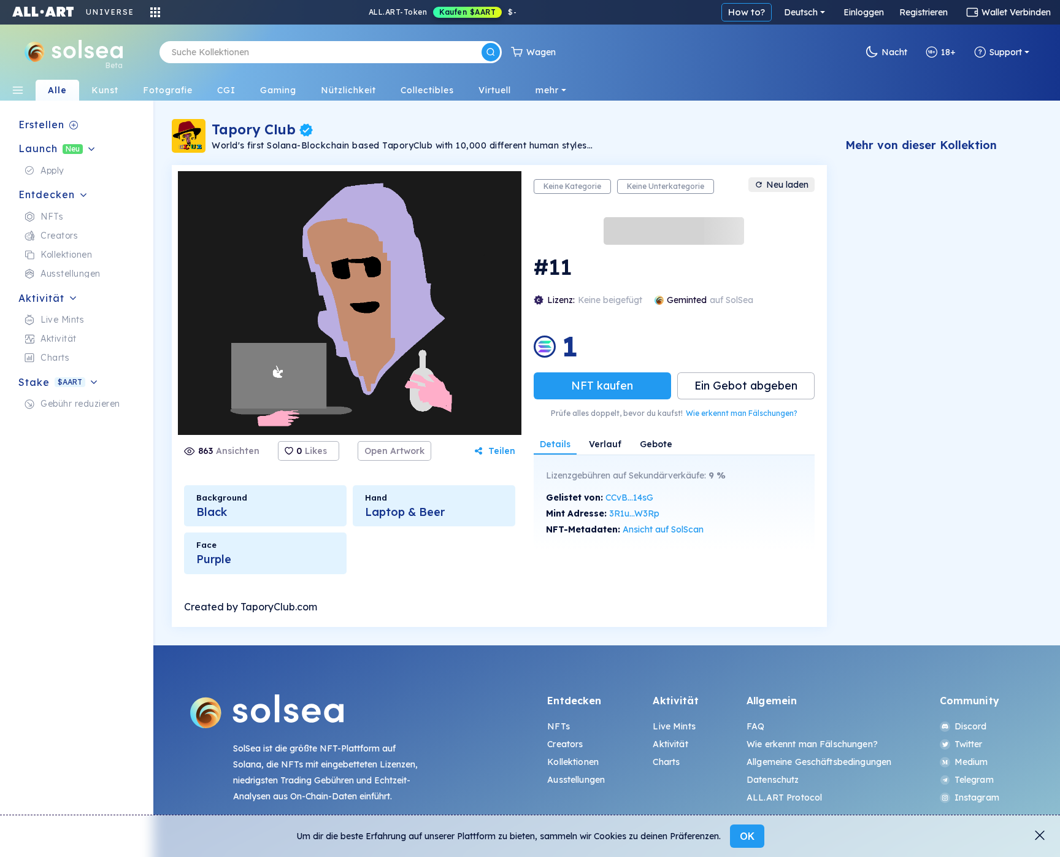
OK (747, 836)
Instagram (976, 797)
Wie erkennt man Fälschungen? (741, 413)
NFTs (558, 726)
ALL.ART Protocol (784, 797)
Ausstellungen (576, 779)
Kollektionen (573, 761)
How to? (746, 12)
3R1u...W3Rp (634, 513)
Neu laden (787, 184)
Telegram (974, 779)
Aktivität (670, 744)
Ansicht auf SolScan (663, 529)
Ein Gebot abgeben (745, 386)
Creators (565, 744)
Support (1005, 52)
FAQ (755, 726)
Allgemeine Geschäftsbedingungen (819, 761)
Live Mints (674, 726)
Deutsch (801, 12)
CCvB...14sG (629, 497)
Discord (970, 726)
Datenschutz (773, 779)
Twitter (968, 744)
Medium (971, 761)
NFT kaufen (602, 386)
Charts (666, 761)
